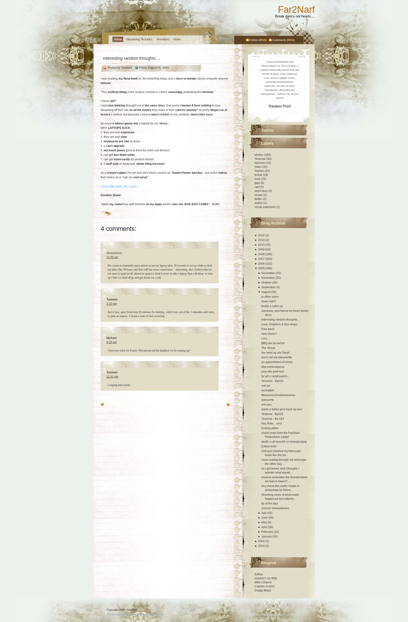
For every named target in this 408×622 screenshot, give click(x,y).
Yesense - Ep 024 (272, 418)
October (266, 282)
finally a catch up (272, 306)
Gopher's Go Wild (266, 578)
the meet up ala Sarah (275, 352)
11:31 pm (112, 376)
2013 (261, 240)
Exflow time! (269, 446)
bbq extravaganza (273, 366)
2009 (261, 249)
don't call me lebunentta (276, 357)
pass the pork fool (272, 371)
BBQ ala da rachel (273, 343)
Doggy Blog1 (263, 590)
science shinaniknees (275, 508)
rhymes (260, 171)
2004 (261, 541)
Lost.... (265, 338)
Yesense (260, 159)
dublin (259, 203)
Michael (111, 338)
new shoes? (269, 333)
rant (257, 187)
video (258, 167)
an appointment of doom (277, 362)
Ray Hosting (156, 614)
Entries (253, 40)
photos (259, 155)
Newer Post (217, 404)
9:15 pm (111, 342)
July (264, 513)
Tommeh (112, 299)
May (264, 522)
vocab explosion (265, 207)
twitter (259, 199)
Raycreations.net (139, 614)
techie (259, 175)
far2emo (260, 163)
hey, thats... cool (271, 423)
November (268, 277)
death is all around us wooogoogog (284, 441)
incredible (267, 390)
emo (258, 179)
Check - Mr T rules (119, 186)
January (266, 536)
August (266, 292)
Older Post (112, 404)
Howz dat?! (268, 301)
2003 (261, 546)
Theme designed (116, 614)
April (264, 527)
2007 (261, 259)
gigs (258, 183)
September (268, 287)
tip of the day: (269, 503)
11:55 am (112, 257)
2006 (261, 263)
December (268, 273)
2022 (261, 235)
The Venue (268, 348)
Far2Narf (296, 9)
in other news (270, 296)
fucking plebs (269, 428)
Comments (279, 40)
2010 (261, 244)
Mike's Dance (263, 582)
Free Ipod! (267, 329)
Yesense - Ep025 (272, 414)
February (267, 531)
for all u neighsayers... (275, 376)
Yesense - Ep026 (272, 381)
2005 (261, 268)
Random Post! (280, 106)
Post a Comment (111, 397)
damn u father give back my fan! (281, 409)
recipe (259, 195)
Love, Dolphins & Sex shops (279, 324)
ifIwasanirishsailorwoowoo (278, 395)
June (264, 517)
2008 (261, 254)
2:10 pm (111, 303)
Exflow (259, 574)
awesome (267, 400)
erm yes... (267, 404)
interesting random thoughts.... (131, 58)
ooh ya (265, 385)
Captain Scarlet (264, 586)
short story (261, 191)
